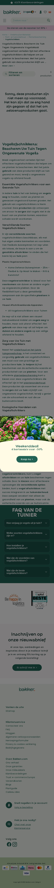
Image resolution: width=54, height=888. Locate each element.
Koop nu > (27, 459)
